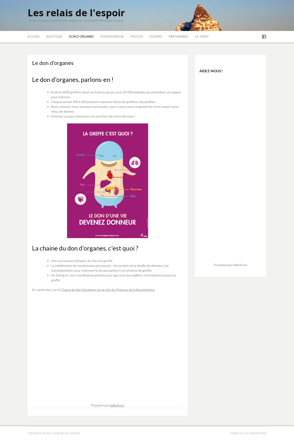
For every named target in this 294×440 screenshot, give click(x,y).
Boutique (54, 36)
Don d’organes (81, 36)
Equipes (156, 36)
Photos (137, 36)
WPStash (260, 433)
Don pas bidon (112, 36)
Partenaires (178, 36)
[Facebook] (264, 36)
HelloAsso (117, 405)
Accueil (34, 36)
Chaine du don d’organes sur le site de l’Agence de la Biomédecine (108, 290)
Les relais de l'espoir (76, 12)
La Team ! (202, 36)
